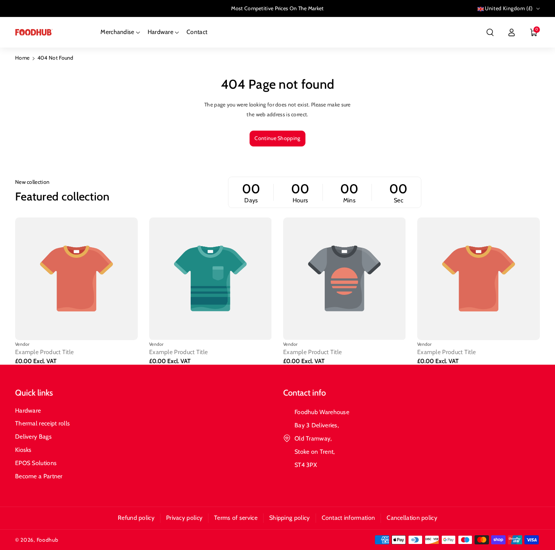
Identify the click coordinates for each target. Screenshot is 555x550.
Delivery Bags (33, 436)
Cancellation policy (412, 517)
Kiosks (23, 449)
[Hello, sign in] (511, 32)
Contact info (304, 393)
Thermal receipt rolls (42, 423)
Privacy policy (184, 517)
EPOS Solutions (36, 463)
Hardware (28, 410)
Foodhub (48, 539)
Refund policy (136, 517)
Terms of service (235, 517)
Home (22, 57)
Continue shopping (277, 138)
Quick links (34, 393)
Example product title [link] (44, 352)
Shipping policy (289, 517)
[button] (490, 32)
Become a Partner (39, 476)
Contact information (348, 517)
